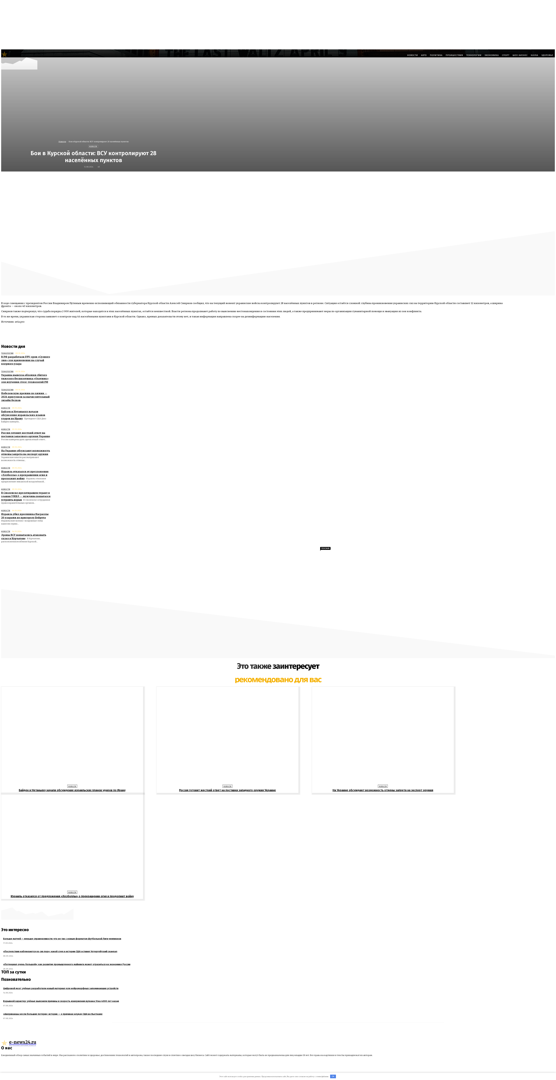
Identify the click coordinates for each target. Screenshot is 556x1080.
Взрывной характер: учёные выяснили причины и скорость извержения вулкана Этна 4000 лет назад (61, 1001)
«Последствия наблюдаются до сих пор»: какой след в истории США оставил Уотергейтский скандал (60, 951)
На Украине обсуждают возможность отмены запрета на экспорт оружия (383, 790)
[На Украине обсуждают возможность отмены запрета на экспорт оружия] (383, 736)
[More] (349, 178)
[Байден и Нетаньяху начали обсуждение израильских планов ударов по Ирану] (72, 736)
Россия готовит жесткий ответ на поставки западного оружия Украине (227, 790)
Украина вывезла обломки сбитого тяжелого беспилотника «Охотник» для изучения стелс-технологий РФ (25, 378)
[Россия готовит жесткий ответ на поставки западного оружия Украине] (227, 736)
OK (333, 1076)
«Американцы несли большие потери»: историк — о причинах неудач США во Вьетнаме (53, 1014)
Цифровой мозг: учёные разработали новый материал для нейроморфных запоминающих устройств (60, 988)
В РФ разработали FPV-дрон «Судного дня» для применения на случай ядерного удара (25, 360)
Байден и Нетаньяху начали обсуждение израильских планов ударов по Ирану (23, 415)
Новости (62, 142)
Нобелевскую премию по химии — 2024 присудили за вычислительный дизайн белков (25, 397)
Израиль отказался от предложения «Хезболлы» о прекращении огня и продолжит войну (25, 475)
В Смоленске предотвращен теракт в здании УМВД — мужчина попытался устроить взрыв (26, 496)
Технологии (7, 353)
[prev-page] (276, 903)
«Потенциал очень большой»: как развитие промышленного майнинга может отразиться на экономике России (66, 964)
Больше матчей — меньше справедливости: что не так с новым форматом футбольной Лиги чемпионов (62, 938)
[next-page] (279, 903)
